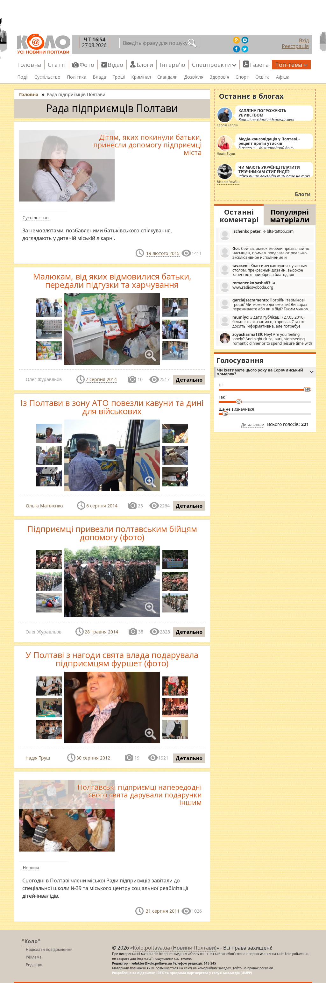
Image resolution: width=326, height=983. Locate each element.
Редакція (34, 964)
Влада (99, 77)
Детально (188, 379)
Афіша (282, 77)
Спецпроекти (211, 64)
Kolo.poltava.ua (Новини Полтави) (174, 947)
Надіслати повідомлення (49, 949)
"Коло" (31, 941)
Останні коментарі (239, 215)
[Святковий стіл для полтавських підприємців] (49, 707)
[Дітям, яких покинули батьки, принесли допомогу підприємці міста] (67, 165)
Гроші (118, 77)
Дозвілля (193, 77)
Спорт (242, 77)
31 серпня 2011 (163, 911)
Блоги (145, 64)
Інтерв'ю (172, 64)
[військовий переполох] (49, 559)
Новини (31, 868)
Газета (259, 64)
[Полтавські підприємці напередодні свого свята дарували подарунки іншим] (67, 815)
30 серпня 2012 (93, 758)
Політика (76, 77)
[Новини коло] (43, 44)
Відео (115, 64)
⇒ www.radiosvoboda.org (254, 285)
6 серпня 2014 (101, 506)
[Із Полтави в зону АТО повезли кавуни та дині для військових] (49, 433)
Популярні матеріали (289, 215)
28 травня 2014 (101, 632)
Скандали (167, 77)
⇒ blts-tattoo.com (263, 231)
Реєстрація (295, 46)
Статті (57, 64)
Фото (87, 64)
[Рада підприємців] (49, 307)
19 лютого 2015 (163, 253)
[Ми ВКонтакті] (244, 40)
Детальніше (252, 424)
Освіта (262, 77)
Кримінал (141, 77)
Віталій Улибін (228, 182)
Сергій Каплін (227, 125)
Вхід (304, 40)
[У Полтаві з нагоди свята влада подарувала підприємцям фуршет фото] (49, 729)
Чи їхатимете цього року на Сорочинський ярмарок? (260, 372)
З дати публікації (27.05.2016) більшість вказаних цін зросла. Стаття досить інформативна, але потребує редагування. (262, 322)
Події (22, 77)
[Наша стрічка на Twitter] (244, 49)
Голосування (240, 360)
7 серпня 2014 (101, 379)
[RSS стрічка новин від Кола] (236, 40)
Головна (29, 64)
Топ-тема (288, 64)
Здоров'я (219, 77)
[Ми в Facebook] (236, 49)
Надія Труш (37, 758)
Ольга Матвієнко (44, 506)
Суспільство (47, 77)
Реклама (34, 957)
